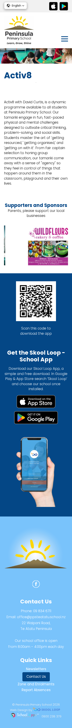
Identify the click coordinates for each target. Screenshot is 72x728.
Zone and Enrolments (36, 684)
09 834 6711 (42, 611)
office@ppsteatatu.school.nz (41, 617)
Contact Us (36, 676)
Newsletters (36, 669)
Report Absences (36, 690)
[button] (15, 5)
